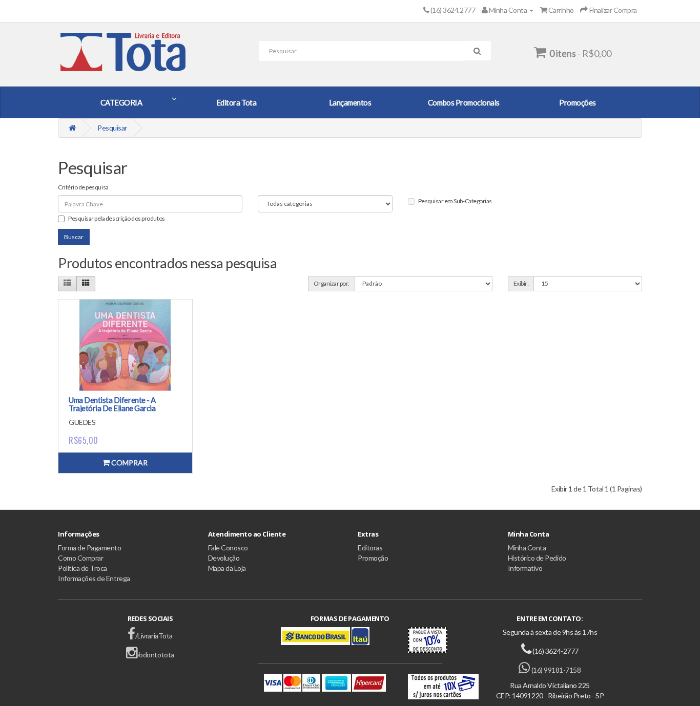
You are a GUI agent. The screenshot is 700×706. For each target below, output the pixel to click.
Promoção (373, 557)
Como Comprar (80, 557)
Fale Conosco (228, 547)
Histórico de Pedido (537, 557)
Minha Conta (527, 547)
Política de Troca (82, 568)
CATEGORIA (121, 102)
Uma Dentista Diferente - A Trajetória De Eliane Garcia (112, 404)
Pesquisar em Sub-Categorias (455, 201)
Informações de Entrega (94, 578)
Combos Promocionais (464, 102)
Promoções (577, 102)
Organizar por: (331, 283)
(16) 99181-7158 (555, 670)
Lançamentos (350, 102)
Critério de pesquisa (83, 187)
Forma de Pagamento (89, 547)
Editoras (370, 547)
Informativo (525, 568)
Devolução (224, 557)
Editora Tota (236, 102)
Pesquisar (112, 127)
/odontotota (155, 654)
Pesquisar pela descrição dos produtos (116, 218)
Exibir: (521, 283)
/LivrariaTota (153, 635)
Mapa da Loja (227, 568)
